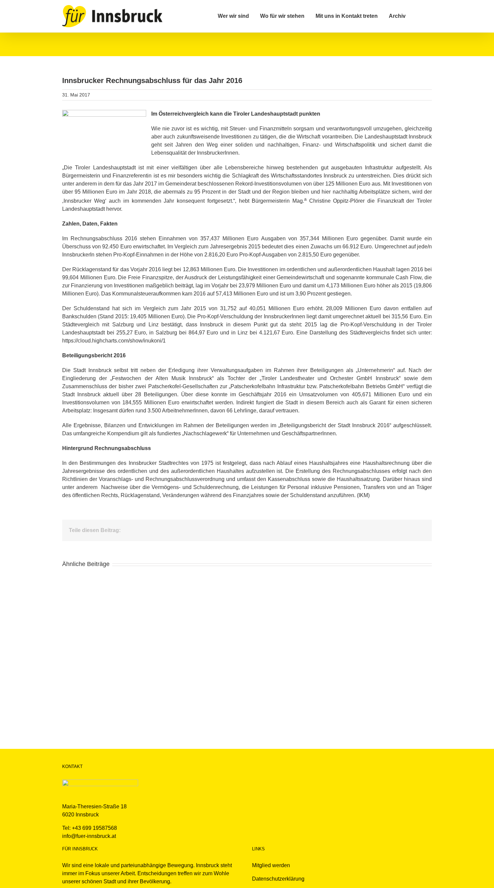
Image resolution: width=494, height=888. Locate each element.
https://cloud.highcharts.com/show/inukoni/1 (114, 341)
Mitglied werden (271, 865)
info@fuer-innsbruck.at (89, 836)
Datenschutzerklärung (278, 879)
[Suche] (419, 16)
